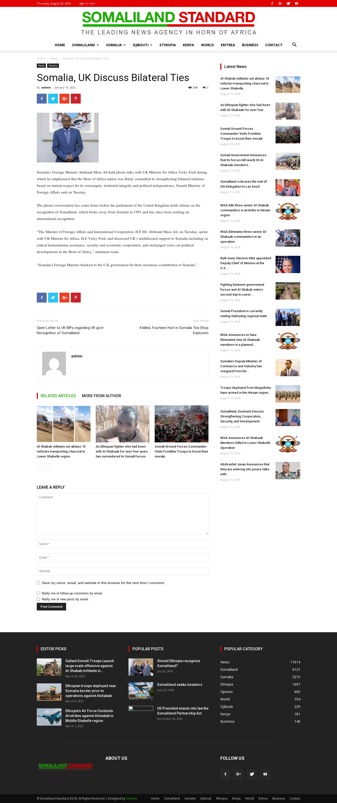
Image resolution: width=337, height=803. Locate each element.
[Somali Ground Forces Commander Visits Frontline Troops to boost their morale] (181, 423)
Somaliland (83, 45)
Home (60, 45)
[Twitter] (288, 3)
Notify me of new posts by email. (65, 599)
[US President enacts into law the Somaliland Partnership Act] (141, 714)
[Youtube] (296, 3)
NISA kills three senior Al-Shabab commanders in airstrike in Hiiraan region (245, 210)
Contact (273, 45)
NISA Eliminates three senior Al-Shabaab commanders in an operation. (243, 236)
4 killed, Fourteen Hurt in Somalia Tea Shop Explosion (173, 330)
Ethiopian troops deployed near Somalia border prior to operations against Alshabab (90, 691)
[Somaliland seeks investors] (141, 690)
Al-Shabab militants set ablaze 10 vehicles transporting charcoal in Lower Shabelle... (244, 83)
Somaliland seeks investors (179, 685)
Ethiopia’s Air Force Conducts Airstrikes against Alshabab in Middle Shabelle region (89, 716)
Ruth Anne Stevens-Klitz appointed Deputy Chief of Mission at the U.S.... (245, 263)
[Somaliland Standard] (168, 23)
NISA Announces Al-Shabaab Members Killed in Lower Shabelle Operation (245, 443)
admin (46, 87)
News (54, 58)
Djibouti (141, 45)
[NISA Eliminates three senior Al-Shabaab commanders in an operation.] (288, 238)
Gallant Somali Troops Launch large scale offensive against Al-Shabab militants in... (89, 666)
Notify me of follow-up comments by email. (72, 593)
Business (250, 45)
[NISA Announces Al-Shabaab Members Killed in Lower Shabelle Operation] (288, 444)
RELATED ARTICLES (58, 395)
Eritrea (228, 45)
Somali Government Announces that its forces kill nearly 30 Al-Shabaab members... (243, 160)
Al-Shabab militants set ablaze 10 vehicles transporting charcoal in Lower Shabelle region (61, 451)
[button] (294, 45)
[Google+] (280, 3)
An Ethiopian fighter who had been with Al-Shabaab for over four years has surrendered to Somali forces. (122, 451)
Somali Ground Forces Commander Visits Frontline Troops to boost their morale (181, 451)
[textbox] (122, 218)
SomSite (131, 798)
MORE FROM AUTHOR (101, 395)
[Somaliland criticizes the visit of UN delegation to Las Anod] (288, 187)
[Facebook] (272, 3)
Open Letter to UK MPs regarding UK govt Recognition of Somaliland (70, 330)
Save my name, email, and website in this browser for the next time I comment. (103, 583)
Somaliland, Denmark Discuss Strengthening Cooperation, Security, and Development (242, 416)
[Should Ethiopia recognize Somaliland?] (141, 667)
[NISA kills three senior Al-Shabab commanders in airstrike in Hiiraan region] (288, 211)
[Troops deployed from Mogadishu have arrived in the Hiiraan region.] (288, 394)
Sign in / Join (87, 3)
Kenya (188, 45)
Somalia (114, 45)
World (207, 45)
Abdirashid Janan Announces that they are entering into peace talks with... (244, 469)
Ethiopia (168, 45)
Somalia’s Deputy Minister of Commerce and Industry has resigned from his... (241, 366)
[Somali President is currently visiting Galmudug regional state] (288, 317)
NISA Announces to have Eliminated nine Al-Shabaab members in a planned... (240, 340)
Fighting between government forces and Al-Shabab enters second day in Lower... (242, 289)
